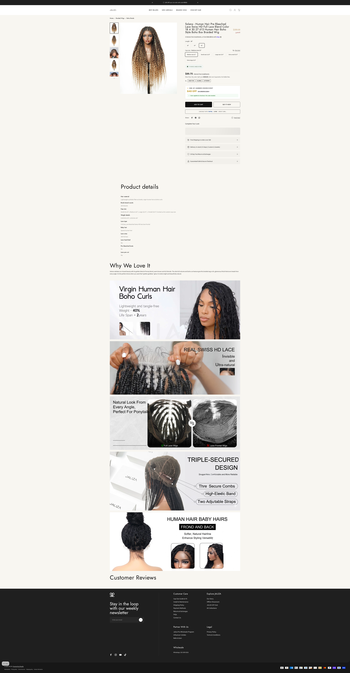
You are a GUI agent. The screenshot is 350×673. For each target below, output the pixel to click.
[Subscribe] (141, 620)
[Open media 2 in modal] (148, 58)
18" (188, 45)
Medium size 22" (191, 54)
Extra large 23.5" (191, 60)
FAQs (175, 614)
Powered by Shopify (18, 666)
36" (202, 45)
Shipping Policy (178, 605)
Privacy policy (14, 669)
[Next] (198, 2)
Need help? (237, 117)
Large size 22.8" (219, 54)
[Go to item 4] (114, 65)
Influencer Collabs (179, 635)
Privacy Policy (211, 632)
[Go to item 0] (114, 28)
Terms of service (21, 669)
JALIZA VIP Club (212, 605)
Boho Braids (130, 18)
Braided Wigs (120, 18)
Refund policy (7, 669)
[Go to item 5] (114, 77)
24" (195, 45)
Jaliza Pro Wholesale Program (183, 632)
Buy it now (227, 105)
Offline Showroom (213, 602)
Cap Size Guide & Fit (180, 599)
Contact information (38, 669)
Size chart (237, 50)
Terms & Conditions (213, 635)
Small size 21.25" (205, 54)
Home (111, 18)
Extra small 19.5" (233, 54)
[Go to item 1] (114, 40)
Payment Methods (179, 608)
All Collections (212, 608)
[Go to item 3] (114, 52)
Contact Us (177, 618)
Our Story (210, 599)
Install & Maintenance (180, 602)
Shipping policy (29, 669)
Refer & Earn (177, 638)
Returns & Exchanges (180, 611)
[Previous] (153, 2)
